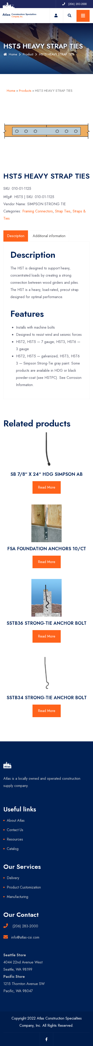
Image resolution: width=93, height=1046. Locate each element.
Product (28, 54)
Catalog (13, 848)
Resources (15, 839)
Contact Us (15, 829)
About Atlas (16, 820)
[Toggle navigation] (83, 16)
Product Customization (24, 887)
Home (13, 54)
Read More (46, 487)
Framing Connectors (37, 211)
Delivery (13, 877)
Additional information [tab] (49, 235)
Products (25, 90)
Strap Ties (62, 211)
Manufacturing (17, 896)
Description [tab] (15, 235)
